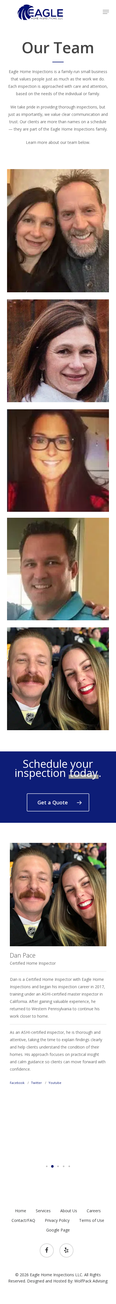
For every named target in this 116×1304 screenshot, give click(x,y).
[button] (106, 12)
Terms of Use (91, 1220)
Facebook (17, 1083)
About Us (68, 1210)
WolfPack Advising (91, 1281)
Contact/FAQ (23, 1220)
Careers (94, 1210)
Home (20, 1210)
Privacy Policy (57, 1220)
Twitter (36, 1083)
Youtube (54, 1083)
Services (43, 1210)
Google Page (58, 1230)
